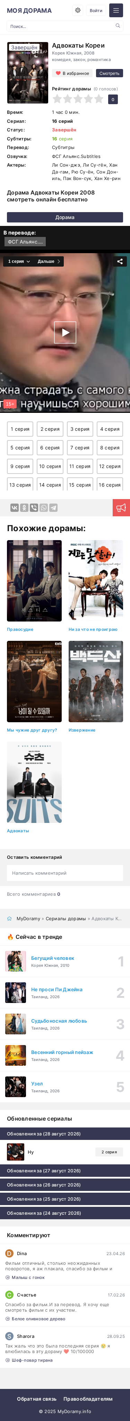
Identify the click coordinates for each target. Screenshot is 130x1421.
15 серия (80, 485)
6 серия (50, 447)
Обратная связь (37, 1399)
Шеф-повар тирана (32, 1360)
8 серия (110, 447)
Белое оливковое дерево (38, 1318)
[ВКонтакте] (14, 508)
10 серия (50, 466)
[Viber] (34, 508)
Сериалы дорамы (66, 918)
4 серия (110, 429)
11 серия (79, 466)
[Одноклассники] (24, 508)
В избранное (76, 73)
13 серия (20, 485)
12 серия (110, 466)
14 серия (50, 485)
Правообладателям (88, 1399)
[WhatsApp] (44, 508)
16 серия (110, 485)
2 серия (50, 429)
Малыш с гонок (28, 1277)
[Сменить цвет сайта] (77, 10)
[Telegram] (53, 508)
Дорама (65, 217)
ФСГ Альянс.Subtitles (27, 242)
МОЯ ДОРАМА (29, 10)
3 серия (80, 429)
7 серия (79, 447)
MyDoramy (28, 918)
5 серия (20, 447)
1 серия (20, 429)
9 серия (20, 466)
